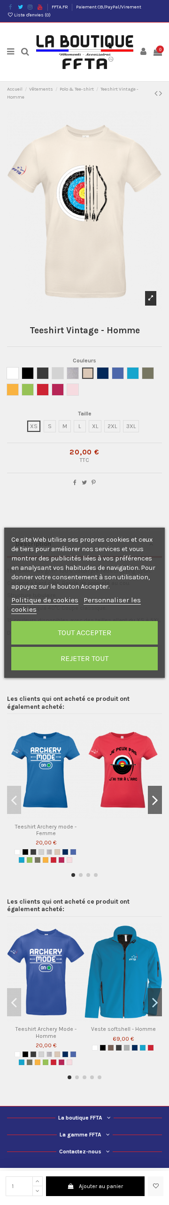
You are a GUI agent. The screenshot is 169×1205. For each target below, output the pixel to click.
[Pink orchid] (69, 860)
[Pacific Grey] (41, 852)
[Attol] (21, 860)
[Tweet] (84, 482)
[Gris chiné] (49, 852)
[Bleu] (73, 852)
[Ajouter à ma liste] (155, 1186)
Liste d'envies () (32, 15)
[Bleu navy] (65, 852)
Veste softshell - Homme (123, 1029)
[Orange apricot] (45, 860)
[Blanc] (17, 852)
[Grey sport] (127, 1048)
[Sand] (57, 852)
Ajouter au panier (101, 1186)
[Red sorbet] (61, 860)
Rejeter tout (84, 658)
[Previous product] (156, 93)
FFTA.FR (60, 7)
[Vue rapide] (51, 816)
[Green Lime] (29, 860)
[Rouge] (53, 860)
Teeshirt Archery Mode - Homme (46, 1032)
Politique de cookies (44, 600)
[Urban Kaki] (37, 860)
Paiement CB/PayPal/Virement (108, 7)
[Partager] (75, 482)
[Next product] (160, 93)
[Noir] (25, 852)
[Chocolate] (111, 1048)
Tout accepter (84, 632)
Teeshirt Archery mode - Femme (46, 830)
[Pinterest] (94, 482)
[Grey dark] (33, 852)
